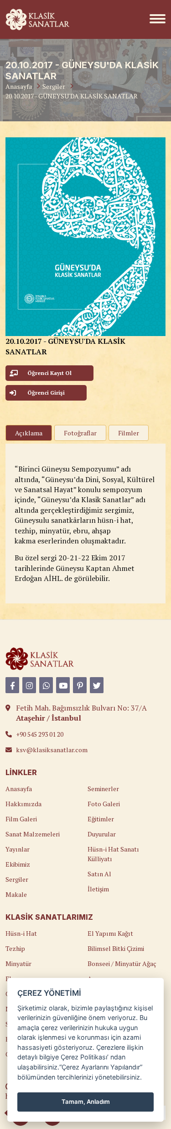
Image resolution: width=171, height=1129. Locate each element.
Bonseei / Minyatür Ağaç (122, 963)
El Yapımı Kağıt (110, 933)
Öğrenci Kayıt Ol (49, 372)
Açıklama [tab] (28, 433)
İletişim (98, 889)
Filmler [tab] (128, 433)
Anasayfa (18, 86)
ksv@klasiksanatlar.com (52, 749)
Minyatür (18, 963)
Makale (16, 894)
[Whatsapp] (46, 685)
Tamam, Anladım (86, 1101)
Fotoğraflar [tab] (80, 433)
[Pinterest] (80, 685)
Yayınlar (17, 849)
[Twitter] (97, 685)
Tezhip (15, 948)
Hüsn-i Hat (21, 933)
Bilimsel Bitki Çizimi (116, 948)
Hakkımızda (23, 803)
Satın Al (99, 873)
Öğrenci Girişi (46, 392)
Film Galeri (21, 818)
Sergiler (53, 86)
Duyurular (102, 834)
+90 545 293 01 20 (39, 734)
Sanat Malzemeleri (32, 834)
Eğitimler (101, 818)
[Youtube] (63, 685)
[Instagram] (29, 685)
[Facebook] (12, 685)
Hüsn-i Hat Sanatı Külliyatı (113, 854)
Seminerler (103, 788)
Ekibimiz (17, 864)
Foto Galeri (104, 803)
